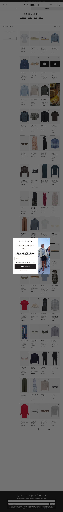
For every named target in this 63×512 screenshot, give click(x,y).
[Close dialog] (48, 240)
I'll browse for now (25, 271)
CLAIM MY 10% (25, 266)
